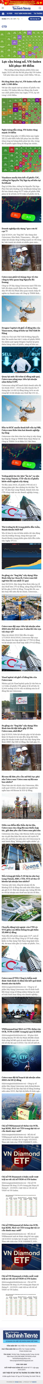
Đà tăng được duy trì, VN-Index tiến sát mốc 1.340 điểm (21, 82)
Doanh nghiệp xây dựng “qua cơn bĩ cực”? (19, 229)
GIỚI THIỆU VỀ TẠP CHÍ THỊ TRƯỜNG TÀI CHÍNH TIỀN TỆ (21, 1373)
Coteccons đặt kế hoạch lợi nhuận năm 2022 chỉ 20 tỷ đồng (21, 1078)
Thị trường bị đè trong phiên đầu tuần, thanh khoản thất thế (21, 528)
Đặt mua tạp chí (35, 19)
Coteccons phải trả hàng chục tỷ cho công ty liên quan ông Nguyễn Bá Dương (20, 280)
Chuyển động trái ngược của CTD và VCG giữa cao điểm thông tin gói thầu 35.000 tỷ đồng (20, 930)
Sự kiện (9, 13)
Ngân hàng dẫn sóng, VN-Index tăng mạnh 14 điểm (19, 131)
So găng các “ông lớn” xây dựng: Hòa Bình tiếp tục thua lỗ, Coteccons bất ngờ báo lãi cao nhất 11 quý (20, 578)
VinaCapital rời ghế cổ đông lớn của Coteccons (19, 678)
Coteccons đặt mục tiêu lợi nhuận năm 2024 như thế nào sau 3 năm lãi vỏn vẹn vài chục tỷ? (21, 629)
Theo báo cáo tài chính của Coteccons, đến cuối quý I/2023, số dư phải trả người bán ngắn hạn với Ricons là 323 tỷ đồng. (20, 787)
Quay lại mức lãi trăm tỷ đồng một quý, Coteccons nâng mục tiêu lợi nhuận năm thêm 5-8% (21, 379)
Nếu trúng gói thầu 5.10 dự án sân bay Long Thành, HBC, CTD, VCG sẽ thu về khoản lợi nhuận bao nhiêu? (21, 879)
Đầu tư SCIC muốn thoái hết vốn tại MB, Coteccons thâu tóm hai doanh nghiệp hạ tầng (21, 430)
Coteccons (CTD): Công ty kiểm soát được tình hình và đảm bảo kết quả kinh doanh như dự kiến (21, 981)
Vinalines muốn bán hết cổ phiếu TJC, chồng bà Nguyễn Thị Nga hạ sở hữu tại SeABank (21, 180)
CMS (18, 1382)
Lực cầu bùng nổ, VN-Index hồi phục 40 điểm (21, 64)
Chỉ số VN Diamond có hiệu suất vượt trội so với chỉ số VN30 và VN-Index (20, 1178)
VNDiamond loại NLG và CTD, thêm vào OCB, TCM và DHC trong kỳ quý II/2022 (21, 1030)
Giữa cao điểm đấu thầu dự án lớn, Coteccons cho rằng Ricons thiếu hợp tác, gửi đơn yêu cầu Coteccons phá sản (21, 828)
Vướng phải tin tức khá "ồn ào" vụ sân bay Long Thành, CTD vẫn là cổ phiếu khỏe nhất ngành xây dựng (20, 479)
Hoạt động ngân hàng (23, 13)
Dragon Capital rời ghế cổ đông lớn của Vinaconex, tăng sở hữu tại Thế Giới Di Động (21, 331)
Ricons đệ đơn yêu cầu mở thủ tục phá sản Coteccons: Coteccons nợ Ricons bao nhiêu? (21, 779)
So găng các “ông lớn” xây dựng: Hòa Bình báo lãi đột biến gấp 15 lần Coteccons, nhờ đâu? (20, 728)
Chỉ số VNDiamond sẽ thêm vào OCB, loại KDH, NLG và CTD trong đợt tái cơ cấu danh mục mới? (20, 1128)
